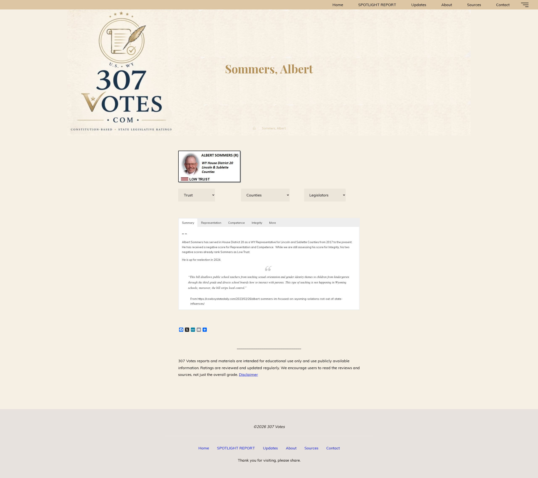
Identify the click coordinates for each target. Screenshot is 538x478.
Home (203, 448)
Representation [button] (211, 222)
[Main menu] (525, 5)
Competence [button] (236, 222)
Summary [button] (188, 222)
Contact (333, 448)
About (291, 448)
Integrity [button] (257, 222)
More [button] (272, 222)
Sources (311, 448)
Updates (270, 448)
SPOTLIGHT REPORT (236, 448)
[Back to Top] (521, 461)
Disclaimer (248, 374)
